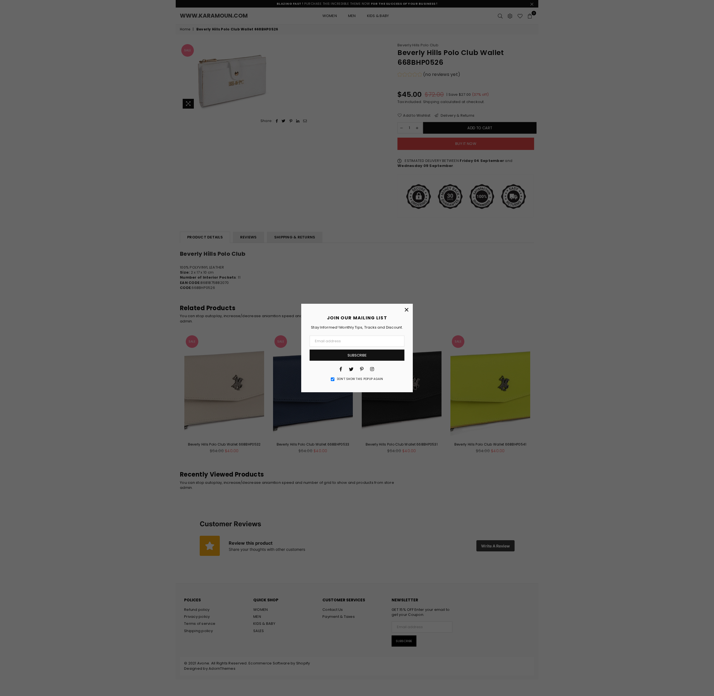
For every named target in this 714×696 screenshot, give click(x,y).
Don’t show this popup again (360, 379)
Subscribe (357, 355)
